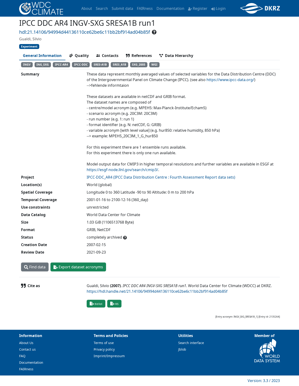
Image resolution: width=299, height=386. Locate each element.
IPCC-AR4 (61, 65)
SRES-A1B (100, 65)
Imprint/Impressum (109, 356)
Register (200, 8)
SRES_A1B (119, 65)
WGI (154, 65)
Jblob (182, 349)
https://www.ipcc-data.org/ (230, 79)
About (86, 8)
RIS (116, 304)
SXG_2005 (138, 65)
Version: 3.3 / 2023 (264, 380)
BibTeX (98, 304)
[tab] (42, 55)
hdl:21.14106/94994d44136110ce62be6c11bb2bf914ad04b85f (84, 32)
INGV (27, 65)
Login (221, 8)
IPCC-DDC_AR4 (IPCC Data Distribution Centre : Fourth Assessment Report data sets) (161, 177)
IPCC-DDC (81, 65)
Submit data (122, 8)
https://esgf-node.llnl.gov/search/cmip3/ (122, 169)
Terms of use (104, 343)
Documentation (170, 8)
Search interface (191, 343)
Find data (37, 267)
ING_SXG (42, 65)
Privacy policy (104, 349)
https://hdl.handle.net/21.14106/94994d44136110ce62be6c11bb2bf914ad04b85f (157, 291)
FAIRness (145, 8)
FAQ (22, 356)
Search (102, 8)
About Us (26, 343)
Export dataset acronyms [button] (80, 267)
